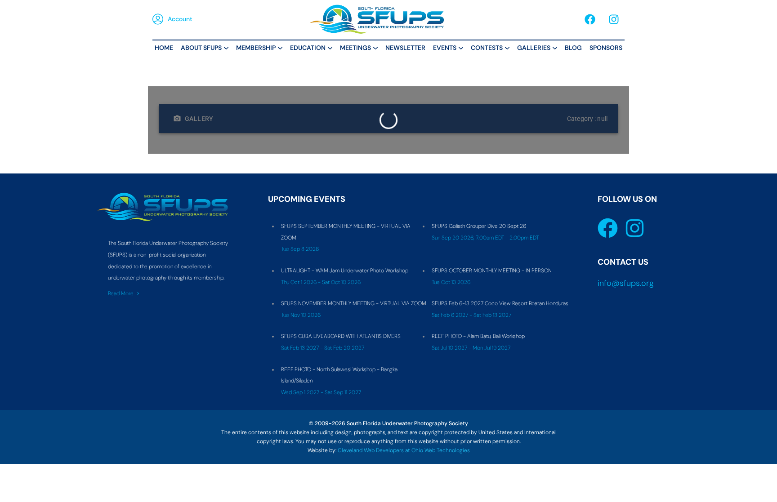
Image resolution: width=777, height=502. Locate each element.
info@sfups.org (626, 283)
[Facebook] (590, 19)
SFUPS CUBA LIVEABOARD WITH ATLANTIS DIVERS (341, 336)
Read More (121, 293)
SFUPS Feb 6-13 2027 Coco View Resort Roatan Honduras (500, 303)
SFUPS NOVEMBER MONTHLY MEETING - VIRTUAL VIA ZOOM (353, 303)
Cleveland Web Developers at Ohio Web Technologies (404, 450)
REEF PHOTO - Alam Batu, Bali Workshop (478, 336)
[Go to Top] (764, 489)
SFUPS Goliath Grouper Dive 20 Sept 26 (479, 226)
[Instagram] (614, 19)
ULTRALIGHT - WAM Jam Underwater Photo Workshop (344, 270)
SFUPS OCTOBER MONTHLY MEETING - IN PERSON (492, 270)
